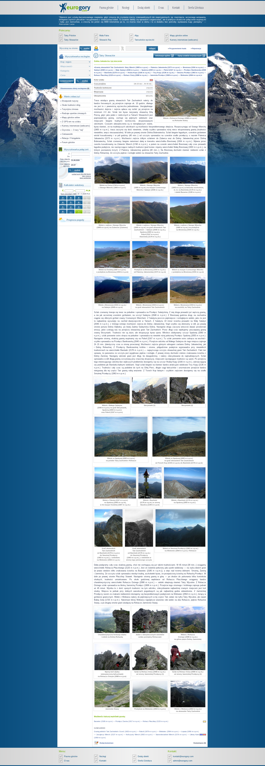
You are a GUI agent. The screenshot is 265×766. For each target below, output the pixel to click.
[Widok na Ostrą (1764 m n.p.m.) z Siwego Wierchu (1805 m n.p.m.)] (112, 183)
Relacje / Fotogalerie (71, 138)
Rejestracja (196, 48)
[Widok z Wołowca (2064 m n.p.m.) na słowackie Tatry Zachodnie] (188, 707)
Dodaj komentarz (106, 743)
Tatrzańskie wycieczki (144, 40)
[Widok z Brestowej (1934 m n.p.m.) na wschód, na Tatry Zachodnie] (187, 303)
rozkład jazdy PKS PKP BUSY (81, 174)
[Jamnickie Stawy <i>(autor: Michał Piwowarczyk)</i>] (112, 707)
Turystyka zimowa (70, 109)
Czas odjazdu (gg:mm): (65, 165)
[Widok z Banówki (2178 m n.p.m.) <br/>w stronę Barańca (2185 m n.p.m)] (150, 498)
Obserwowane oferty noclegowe (73, 88)
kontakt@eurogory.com (183, 756)
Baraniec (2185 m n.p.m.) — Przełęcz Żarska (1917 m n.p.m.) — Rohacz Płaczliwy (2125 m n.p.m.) (131, 721)
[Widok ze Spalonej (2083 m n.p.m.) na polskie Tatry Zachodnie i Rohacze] (121, 456)
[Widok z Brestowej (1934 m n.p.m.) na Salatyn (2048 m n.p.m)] (112, 303)
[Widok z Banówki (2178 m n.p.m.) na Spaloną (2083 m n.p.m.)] (184, 498)
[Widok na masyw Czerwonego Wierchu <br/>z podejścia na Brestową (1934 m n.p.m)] (187, 267)
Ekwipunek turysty (70, 101)
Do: (68, 156)
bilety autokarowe (85, 178)
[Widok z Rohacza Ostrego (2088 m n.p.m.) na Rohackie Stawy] (180, 116)
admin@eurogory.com (182, 761)
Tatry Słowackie (71, 40)
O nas (161, 8)
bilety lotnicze (86, 176)
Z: (69, 154)
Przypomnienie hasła (177, 48)
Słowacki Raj (105, 40)
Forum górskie (68, 142)
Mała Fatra (104, 35)
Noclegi (125, 8)
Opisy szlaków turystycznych (190, 56)
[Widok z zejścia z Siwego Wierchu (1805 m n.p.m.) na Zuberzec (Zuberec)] (112, 223)
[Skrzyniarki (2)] (187, 403)
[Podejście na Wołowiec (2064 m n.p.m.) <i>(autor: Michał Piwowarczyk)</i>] (150, 707)
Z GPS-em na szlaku (71, 121)
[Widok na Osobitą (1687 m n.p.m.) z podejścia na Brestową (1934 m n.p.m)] (112, 267)
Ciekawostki (67, 134)
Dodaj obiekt (144, 8)
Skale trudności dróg (71, 105)
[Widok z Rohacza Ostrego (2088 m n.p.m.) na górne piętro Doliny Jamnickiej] (187, 632)
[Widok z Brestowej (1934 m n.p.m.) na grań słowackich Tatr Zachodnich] (150, 303)
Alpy (137, 35)
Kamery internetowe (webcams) (184, 40)
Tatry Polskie (70, 35)
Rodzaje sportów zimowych (74, 113)
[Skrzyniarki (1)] (149, 403)
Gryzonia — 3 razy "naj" (72, 130)
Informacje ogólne (162, 56)
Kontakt (176, 8)
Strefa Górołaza (196, 8)
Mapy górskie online (179, 35)
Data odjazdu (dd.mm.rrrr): (65, 160)
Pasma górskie (106, 8)
